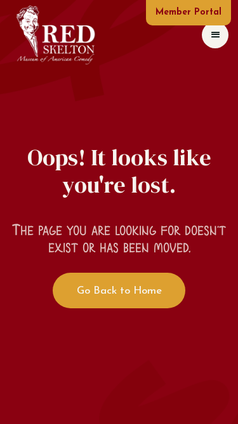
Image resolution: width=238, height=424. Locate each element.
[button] (215, 35)
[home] (56, 34)
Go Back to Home (119, 290)
